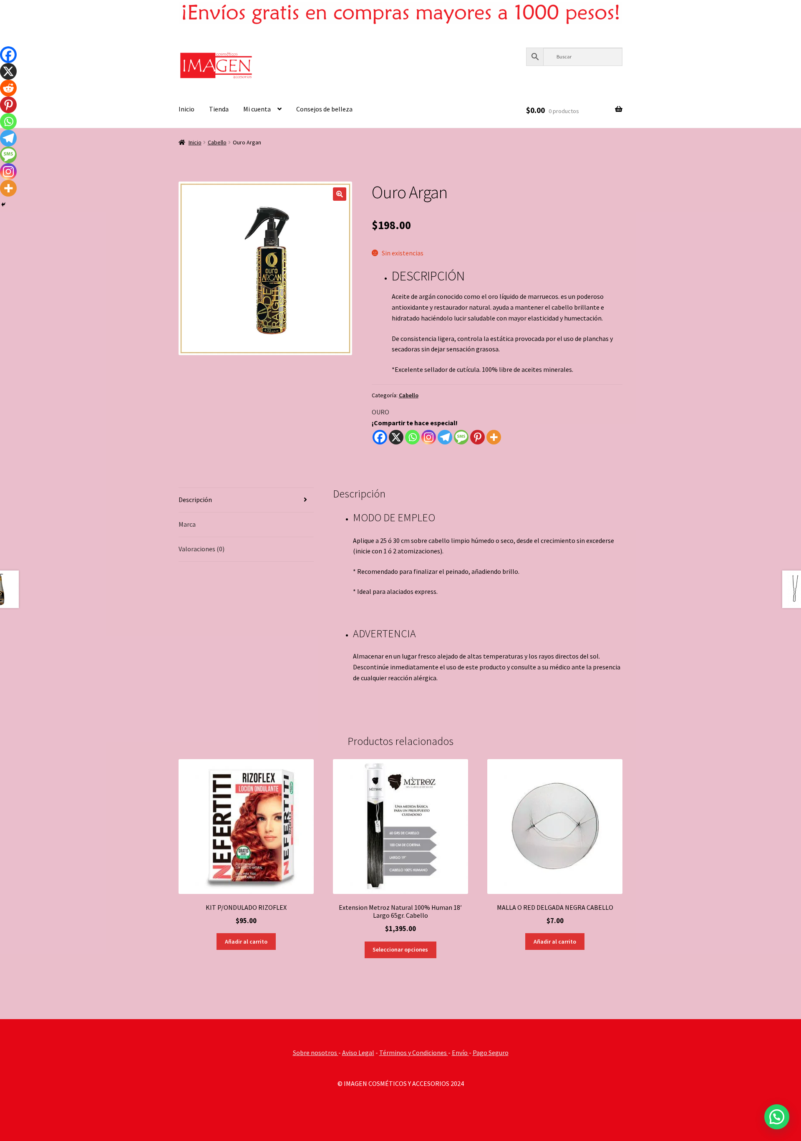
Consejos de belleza (324, 109)
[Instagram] (428, 437)
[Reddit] (8, 88)
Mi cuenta (257, 109)
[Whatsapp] (412, 437)
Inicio (186, 109)
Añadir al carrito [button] (246, 941)
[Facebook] (380, 437)
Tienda (219, 109)
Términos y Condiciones (413, 1052)
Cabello (217, 142)
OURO (380, 412)
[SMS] (461, 437)
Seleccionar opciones (400, 949)
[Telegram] (445, 437)
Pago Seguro (491, 1052)
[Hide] (3, 204)
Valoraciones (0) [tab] (201, 549)
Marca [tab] (187, 524)
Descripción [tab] (195, 499)
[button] (339, 194)
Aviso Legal (358, 1052)
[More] (493, 437)
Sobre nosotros (315, 1052)
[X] (396, 437)
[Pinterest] (477, 437)
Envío (460, 1052)
